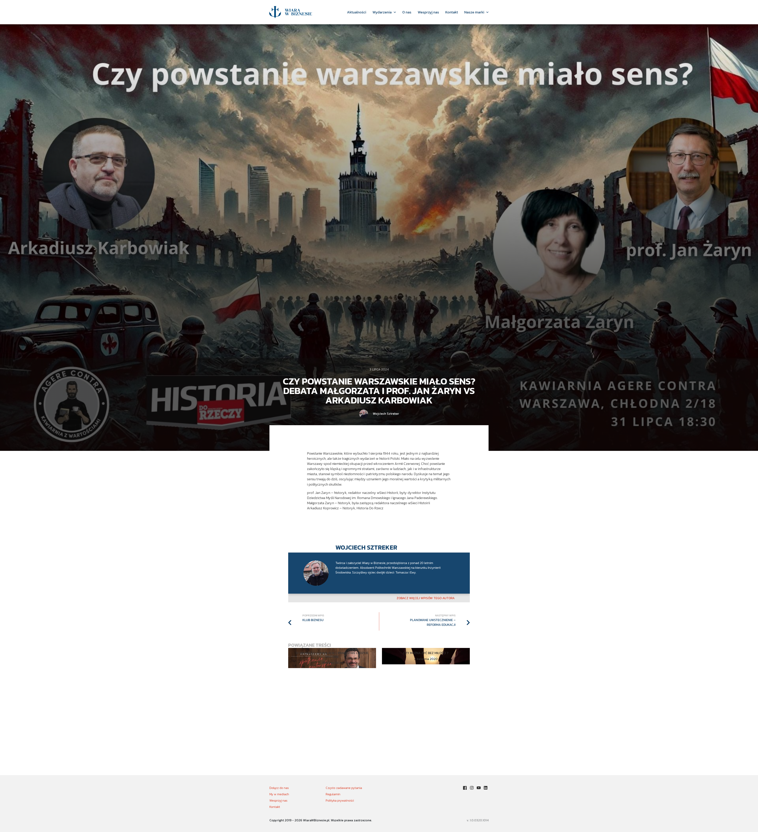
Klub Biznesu (313, 620)
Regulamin (333, 794)
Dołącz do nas (279, 787)
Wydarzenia (382, 12)
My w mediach (279, 794)
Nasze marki (474, 12)
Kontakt (451, 12)
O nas (406, 12)
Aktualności (356, 12)
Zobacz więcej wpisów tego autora (426, 598)
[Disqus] (379, 724)
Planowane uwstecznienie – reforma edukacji (433, 622)
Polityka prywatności (340, 800)
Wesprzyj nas (428, 12)
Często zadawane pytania (344, 787)
